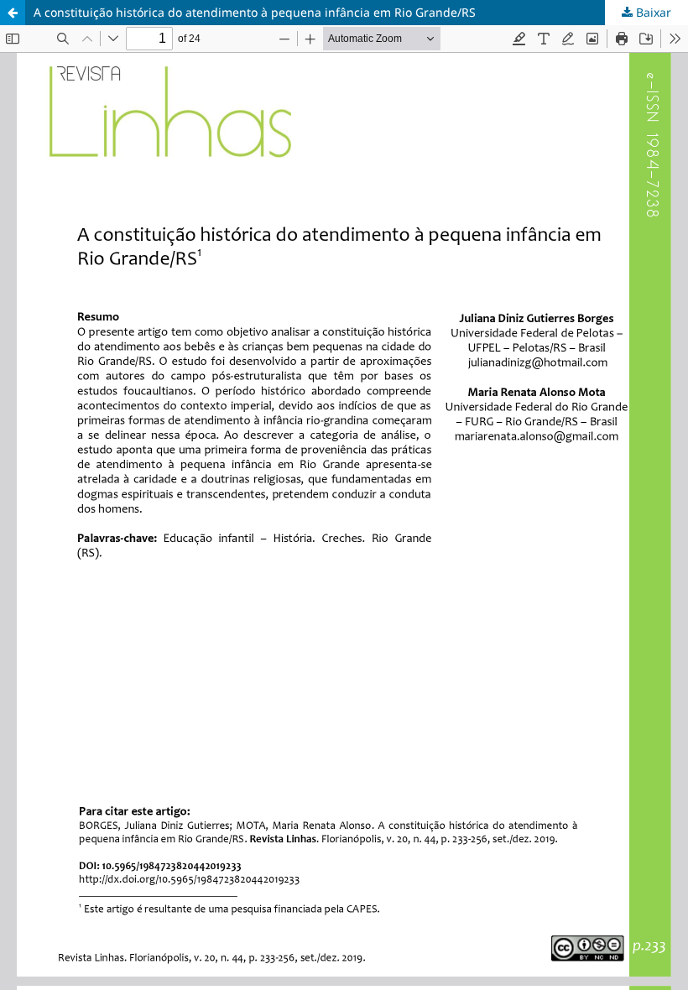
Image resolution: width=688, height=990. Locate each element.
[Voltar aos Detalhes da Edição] (12, 12)
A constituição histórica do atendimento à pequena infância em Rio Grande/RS (255, 12)
